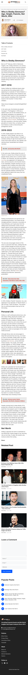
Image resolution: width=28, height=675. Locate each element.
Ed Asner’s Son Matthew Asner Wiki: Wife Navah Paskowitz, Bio (12, 463)
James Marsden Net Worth (11, 604)
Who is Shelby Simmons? (6, 46)
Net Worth (3, 55)
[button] (25, 2)
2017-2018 (3, 49)
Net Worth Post (16, 669)
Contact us (4, 651)
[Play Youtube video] (14, 291)
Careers (3, 656)
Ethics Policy (4, 636)
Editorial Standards (5, 653)
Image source (4, 215)
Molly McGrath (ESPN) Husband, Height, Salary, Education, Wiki (15, 599)
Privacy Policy (4, 638)
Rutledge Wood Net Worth (11, 589)
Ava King (3, 160)
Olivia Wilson (7, 19)
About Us (3, 649)
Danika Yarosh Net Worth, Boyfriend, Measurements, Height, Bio (14, 594)
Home (2, 9)
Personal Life (4, 53)
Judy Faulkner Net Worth (11, 608)
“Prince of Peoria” (11, 119)
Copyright (3, 642)
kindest (17, 270)
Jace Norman (10, 341)
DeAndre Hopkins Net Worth (12, 585)
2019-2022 (3, 51)
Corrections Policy (5, 640)
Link (17, 20)
